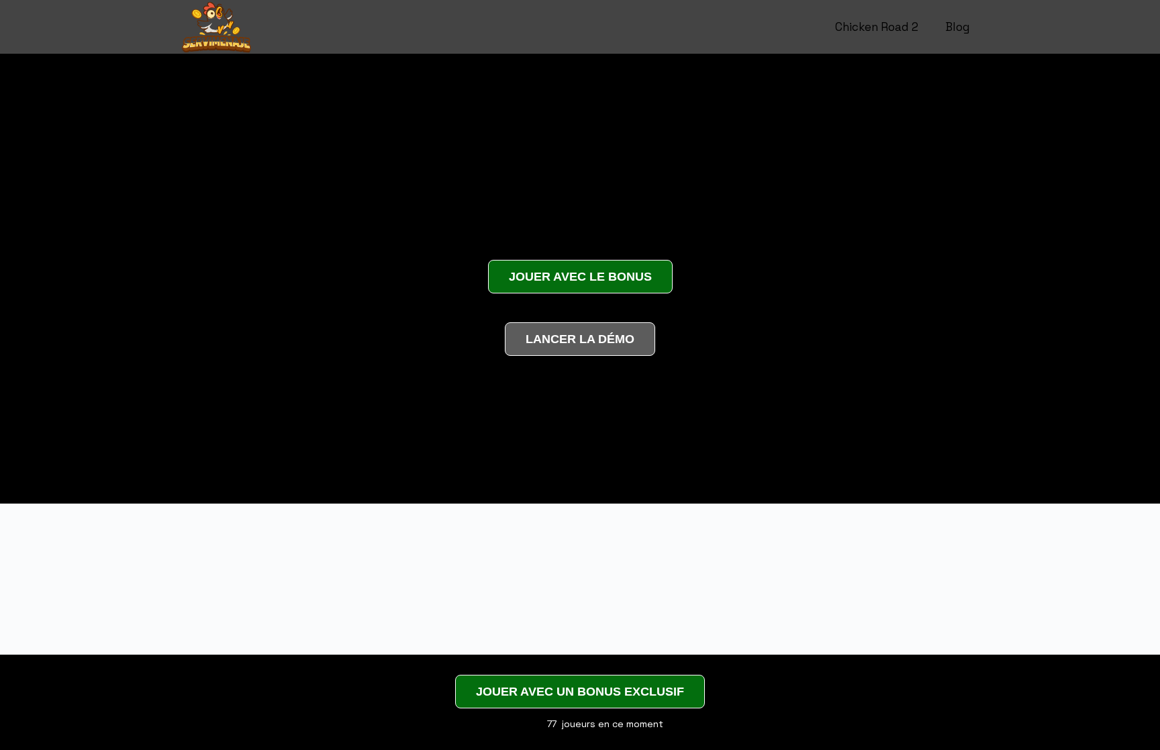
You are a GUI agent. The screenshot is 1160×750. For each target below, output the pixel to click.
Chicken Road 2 (876, 26)
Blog (957, 26)
